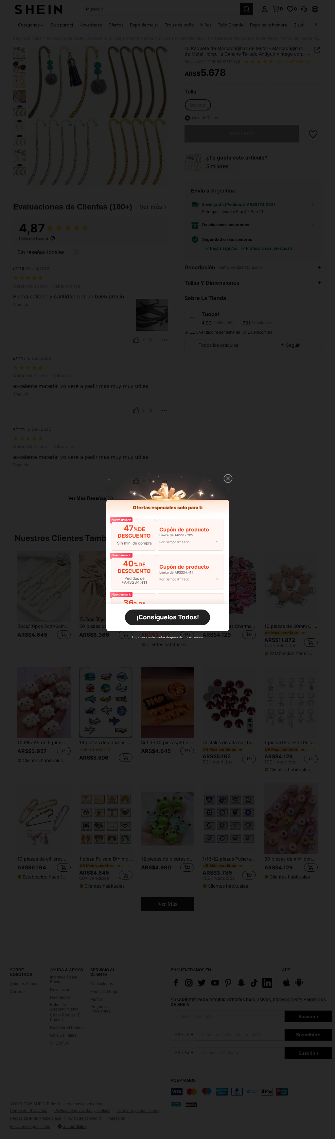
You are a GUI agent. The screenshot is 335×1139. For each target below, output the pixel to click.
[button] (228, 478)
